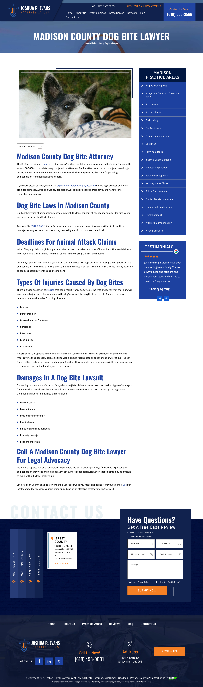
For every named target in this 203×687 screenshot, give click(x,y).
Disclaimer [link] (110, 678)
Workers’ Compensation (159, 222)
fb (39, 661)
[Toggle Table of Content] (38, 147)
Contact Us (72, 17)
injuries (50, 290)
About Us (81, 13)
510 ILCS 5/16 (38, 226)
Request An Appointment (144, 6)
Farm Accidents (154, 152)
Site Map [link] (123, 678)
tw (59, 661)
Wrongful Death (154, 230)
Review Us (169, 651)
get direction (61, 563)
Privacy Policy (143, 582)
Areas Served (116, 13)
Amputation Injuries (156, 85)
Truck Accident (154, 215)
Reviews (132, 13)
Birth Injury (152, 104)
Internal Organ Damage (158, 159)
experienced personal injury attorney (76, 185)
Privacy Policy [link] (138, 678)
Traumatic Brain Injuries (159, 207)
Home (69, 13)
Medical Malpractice (157, 167)
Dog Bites (151, 144)
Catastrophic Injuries (157, 136)
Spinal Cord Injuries (156, 191)
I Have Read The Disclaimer (169, 582)
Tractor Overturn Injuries (159, 199)
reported (46, 164)
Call (125, 484)
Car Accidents (153, 128)
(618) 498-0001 (89, 658)
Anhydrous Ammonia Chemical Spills (162, 95)
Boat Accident (153, 112)
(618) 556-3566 (179, 14)
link (49, 661)
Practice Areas (97, 13)
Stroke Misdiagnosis (157, 175)
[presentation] (159, 298)
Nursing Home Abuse (157, 183)
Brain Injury (152, 120)
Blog (142, 13)
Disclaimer (131, 582)
